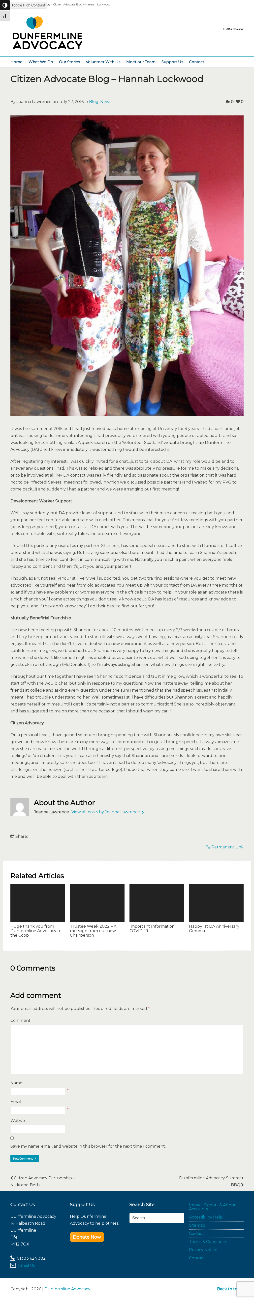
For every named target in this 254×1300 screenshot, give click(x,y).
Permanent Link (227, 847)
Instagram (240, 20)
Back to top (228, 1289)
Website (18, 1120)
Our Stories (69, 61)
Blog (93, 101)
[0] (37, 903)
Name (16, 1083)
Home (16, 61)
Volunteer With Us (103, 61)
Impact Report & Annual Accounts (213, 1207)
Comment (20, 1020)
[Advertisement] (158, 1244)
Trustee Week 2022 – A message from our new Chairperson (93, 931)
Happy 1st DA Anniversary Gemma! (214, 928)
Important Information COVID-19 (152, 928)
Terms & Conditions (208, 1241)
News (105, 101)
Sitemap (197, 1225)
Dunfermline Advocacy (67, 1289)
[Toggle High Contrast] (5, 5)
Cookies (196, 1233)
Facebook (230, 20)
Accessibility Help (206, 1217)
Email (15, 1101)
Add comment (35, 995)
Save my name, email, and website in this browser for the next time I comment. (88, 1146)
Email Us (26, 1265)
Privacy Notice (203, 1249)
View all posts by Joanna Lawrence (106, 812)
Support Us (172, 61)
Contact (196, 61)
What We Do (41, 61)
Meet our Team (141, 61)
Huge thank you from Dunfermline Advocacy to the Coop (36, 931)
